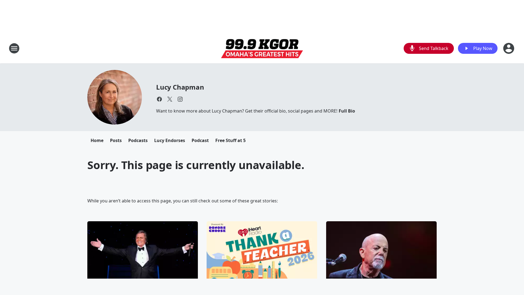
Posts (116, 140)
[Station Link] (262, 48)
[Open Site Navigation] (14, 48)
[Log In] (509, 48)
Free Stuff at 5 (230, 140)
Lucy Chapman (180, 87)
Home (97, 140)
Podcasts (138, 140)
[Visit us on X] (169, 99)
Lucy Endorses (169, 140)
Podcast (200, 140)
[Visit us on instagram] (180, 99)
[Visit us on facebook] (159, 99)
